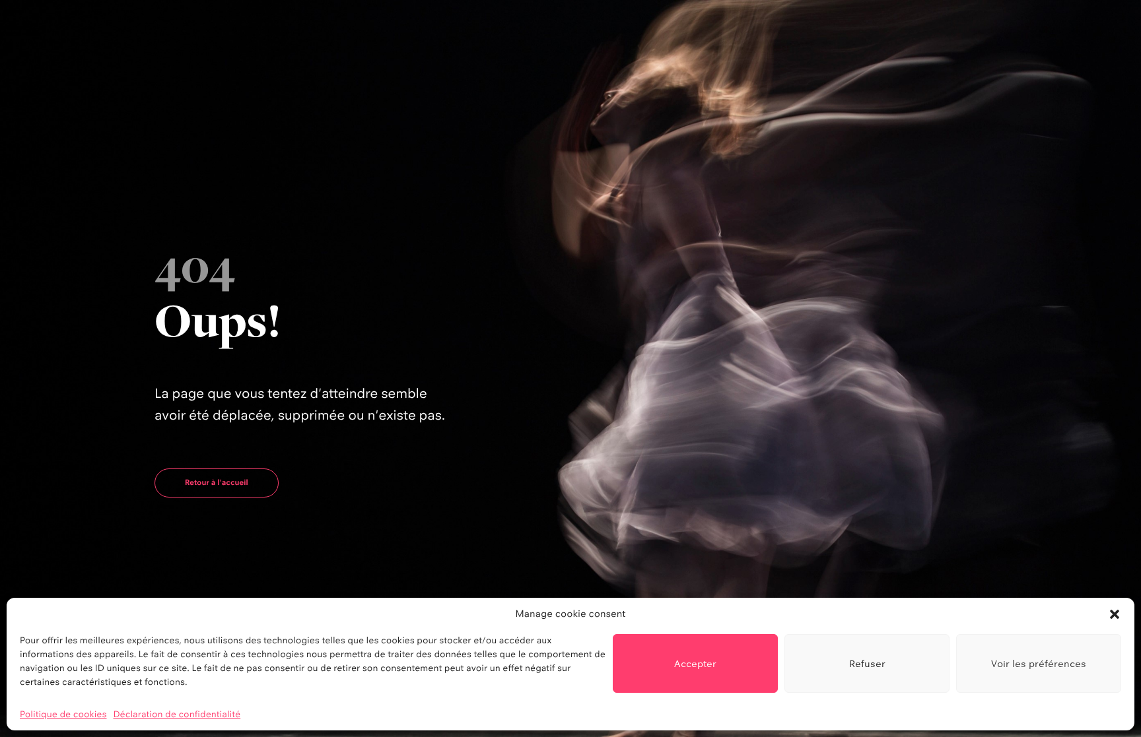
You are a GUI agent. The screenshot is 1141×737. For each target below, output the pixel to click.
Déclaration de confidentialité (177, 714)
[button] (1114, 614)
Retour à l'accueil (216, 482)
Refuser (867, 663)
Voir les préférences (1038, 663)
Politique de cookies (63, 714)
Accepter (695, 663)
